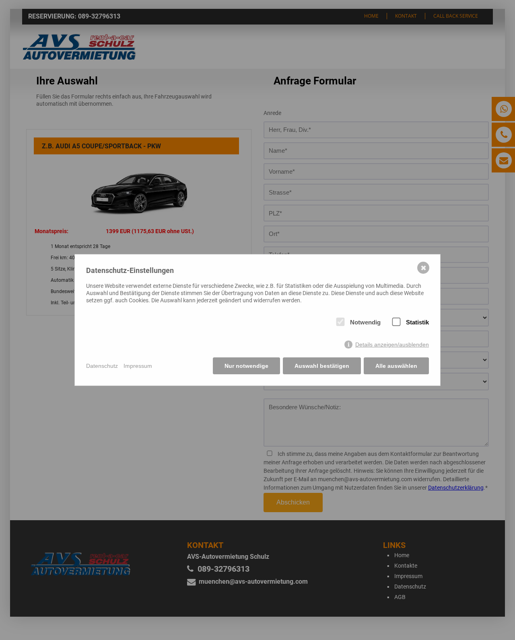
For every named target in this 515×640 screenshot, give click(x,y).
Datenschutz (102, 366)
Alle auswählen (396, 366)
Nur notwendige (246, 366)
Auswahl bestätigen (322, 366)
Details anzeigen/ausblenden (392, 344)
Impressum (138, 366)
